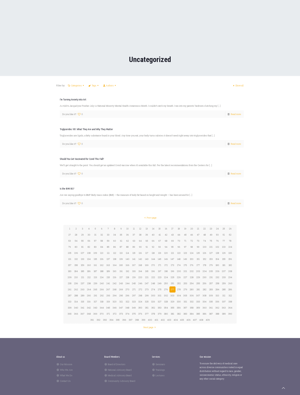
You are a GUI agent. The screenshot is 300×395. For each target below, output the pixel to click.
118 (153, 252)
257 (211, 283)
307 (198, 295)
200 (179, 271)
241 (108, 283)
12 (140, 228)
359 (198, 307)
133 (82, 259)
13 (147, 228)
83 (95, 246)
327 (159, 301)
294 (114, 295)
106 (76, 252)
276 (166, 289)
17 (172, 228)
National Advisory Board (120, 369)
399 (143, 319)
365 (70, 313)
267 (108, 289)
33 (108, 234)
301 (159, 295)
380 (166, 313)
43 (172, 234)
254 (192, 283)
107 (82, 252)
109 (95, 252)
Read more (236, 114)
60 (114, 240)
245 (134, 283)
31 (95, 234)
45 (185, 234)
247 (147, 283)
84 (102, 246)
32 (102, 234)
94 (166, 246)
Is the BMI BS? (67, 188)
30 (89, 234)
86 (114, 246)
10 (127, 228)
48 (204, 234)
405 (182, 319)
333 (198, 301)
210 (76, 277)
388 (217, 313)
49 (211, 234)
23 (211, 228)
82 (89, 246)
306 (192, 295)
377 (147, 313)
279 (185, 289)
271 (134, 289)
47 (198, 234)
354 (166, 307)
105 (69, 252)
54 (76, 240)
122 (179, 252)
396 (124, 319)
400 (150, 319)
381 (172, 313)
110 (101, 252)
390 (230, 313)
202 (192, 271)
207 (224, 271)
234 (230, 277)
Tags (94, 85)
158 (76, 265)
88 (127, 246)
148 (179, 259)
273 (147, 289)
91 (147, 246)
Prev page (151, 217)
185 (82, 271)
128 (217, 252)
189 (108, 271)
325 (147, 301)
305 (185, 295)
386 (204, 313)
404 (176, 319)
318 (101, 301)
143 (146, 259)
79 (69, 246)
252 (179, 283)
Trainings (160, 369)
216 (114, 277)
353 (159, 307)
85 (108, 246)
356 (179, 307)
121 (172, 252)
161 (95, 265)
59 (108, 240)
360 (205, 307)
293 (108, 295)
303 (172, 295)
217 (121, 277)
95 (172, 246)
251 (172, 283)
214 (101, 277)
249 (159, 283)
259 (224, 283)
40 (153, 234)
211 (82, 277)
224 (166, 277)
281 (198, 289)
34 (114, 234)
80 (76, 246)
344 (102, 307)
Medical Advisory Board (120, 375)
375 (134, 313)
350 (140, 307)
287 (70, 295)
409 (208, 319)
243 (121, 283)
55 (82, 240)
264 (89, 289)
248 (153, 283)
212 (89, 277)
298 (140, 295)
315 (82, 301)
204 (205, 271)
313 (69, 301)
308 (204, 295)
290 (89, 295)
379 (159, 313)
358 (192, 307)
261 (69, 289)
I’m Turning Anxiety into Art (73, 99)
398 (137, 319)
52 (230, 234)
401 (156, 319)
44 (178, 234)
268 (114, 289)
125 (198, 252)
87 (121, 246)
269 (121, 289)
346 (115, 307)
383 (185, 313)
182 (230, 265)
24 (217, 228)
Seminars (160, 364)
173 (172, 265)
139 (121, 259)
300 (153, 295)
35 (121, 234)
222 (153, 277)
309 (211, 295)
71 (185, 240)
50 (217, 234)
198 (166, 271)
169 (146, 265)
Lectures (160, 375)
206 (217, 271)
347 (121, 307)
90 (140, 246)
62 (127, 240)
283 (211, 289)
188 (101, 271)
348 (127, 307)
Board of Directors (116, 364)
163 (108, 265)
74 (204, 240)
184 (76, 271)
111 (108, 252)
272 (140, 289)
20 (191, 228)
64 (140, 240)
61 (121, 240)
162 (101, 265)
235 (70, 283)
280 (192, 289)
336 (217, 301)
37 (134, 234)
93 (159, 246)
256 (204, 283)
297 (134, 295)
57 (95, 240)
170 (153, 265)
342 (89, 307)
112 (114, 252)
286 (230, 289)
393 (105, 319)
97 (185, 246)
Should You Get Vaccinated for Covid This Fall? (82, 158)
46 (191, 234)
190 (114, 271)
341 (82, 307)
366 (76, 313)
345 (108, 307)
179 (211, 265)
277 (172, 289)
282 (204, 289)
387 (211, 313)
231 (211, 277)
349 (134, 307)
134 (89, 259)
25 (224, 228)
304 (179, 295)
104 (230, 246)
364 (230, 307)
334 (204, 301)
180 (217, 265)
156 (230, 259)
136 (101, 259)
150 (191, 259)
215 (108, 277)
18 (179, 228)
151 (198, 259)
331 (185, 301)
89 (134, 246)
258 (217, 283)
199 (172, 271)
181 (223, 265)
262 (76, 289)
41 (160, 234)
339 (70, 307)
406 (188, 319)
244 (128, 283)
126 (204, 252)
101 (210, 246)
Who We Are (66, 369)
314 (76, 301)
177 (198, 265)
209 (70, 277)
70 (179, 240)
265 (95, 289)
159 (82, 265)
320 (114, 301)
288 (76, 295)
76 (217, 240)
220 (140, 277)
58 (102, 240)
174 (179, 265)
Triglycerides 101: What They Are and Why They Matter (86, 129)
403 (169, 319)
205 (211, 271)
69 (172, 240)
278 (179, 289)
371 (108, 313)
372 (114, 313)
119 (159, 252)
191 (121, 271)
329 (172, 301)
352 (153, 307)
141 (133, 259)
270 (127, 289)
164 (114, 265)
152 (204, 259)
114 (127, 252)
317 (95, 301)
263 (82, 289)
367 (82, 313)
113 (121, 252)
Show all (239, 85)
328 (166, 301)
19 (185, 228)
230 (204, 277)
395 (118, 319)
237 (82, 283)
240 (102, 283)
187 (95, 271)
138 (114, 259)
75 (211, 240)
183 (69, 271)
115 (133, 252)
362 (217, 307)
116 (140, 252)
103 (224, 246)
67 (159, 240)
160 (89, 265)
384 (192, 313)
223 (159, 277)
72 (191, 240)
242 (114, 283)
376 (140, 313)
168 (140, 265)
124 (191, 252)
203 (198, 271)
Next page (148, 327)
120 (166, 252)
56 (89, 240)
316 (89, 301)
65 (146, 240)
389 (224, 313)
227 (185, 277)
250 (166, 283)
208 (230, 271)
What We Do (66, 375)
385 (198, 313)
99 (198, 246)
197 (159, 271)
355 (172, 307)
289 (82, 295)
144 (153, 259)
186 (89, 271)
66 (153, 240)
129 (224, 252)
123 (185, 252)
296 (127, 295)
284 (217, 289)
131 (69, 259)
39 (146, 234)
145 (159, 259)
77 (224, 240)
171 (159, 265)
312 (230, 295)
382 (179, 313)
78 (230, 240)
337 (224, 301)
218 (127, 277)
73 (198, 240)
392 (98, 319)
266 (102, 289)
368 (89, 313)
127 (211, 252)
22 (204, 228)
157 (69, 265)
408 (201, 319)
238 (89, 283)
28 (76, 234)
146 (166, 259)
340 (76, 307)
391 (92, 319)
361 (211, 307)
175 (185, 265)
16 (166, 228)
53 (69, 240)
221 (146, 277)
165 (121, 265)
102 (217, 246)
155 (224, 259)
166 (127, 265)
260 (230, 283)
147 (172, 259)
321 (121, 301)
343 (95, 307)
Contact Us (65, 380)
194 (140, 271)
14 (153, 228)
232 (217, 277)
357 (185, 307)
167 (134, 265)
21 (198, 228)
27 (69, 234)
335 (211, 301)
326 (153, 301)
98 (191, 246)
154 (217, 259)
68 (166, 240)
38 (140, 234)
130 (230, 252)
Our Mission (66, 364)
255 (198, 283)
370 (102, 313)
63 (134, 240)
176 (191, 265)
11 (134, 228)
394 (111, 319)
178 (204, 265)
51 (224, 234)
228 (192, 277)
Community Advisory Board (121, 380)
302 (166, 295)
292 (102, 295)
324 (140, 301)
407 (195, 319)
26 (230, 228)
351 (146, 307)
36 (127, 234)
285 (224, 289)
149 (185, 259)
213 (95, 277)
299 (147, 295)
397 (130, 319)
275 (159, 289)
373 (121, 313)
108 (89, 252)
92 (153, 246)
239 (95, 283)
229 (198, 277)
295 (121, 295)
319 (108, 301)
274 (153, 289)
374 (127, 313)
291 (95, 295)
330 (179, 301)
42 (166, 234)
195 (146, 271)
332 (192, 301)
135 (95, 259)
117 (146, 252)
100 (204, 246)
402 (163, 319)
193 (134, 271)
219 (134, 277)
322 (127, 301)
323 (134, 301)
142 (140, 259)
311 (223, 295)
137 (108, 259)
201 (185, 271)
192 (127, 271)
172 (166, 265)
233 (224, 277)
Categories (76, 85)
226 (179, 277)
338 (230, 301)
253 (185, 283)
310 (217, 295)
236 (76, 283)
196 (153, 271)
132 (76, 259)
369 (95, 313)
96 (179, 246)
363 (224, 307)
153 (211, 259)
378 (153, 313)
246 (140, 283)
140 (127, 259)
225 (172, 277)
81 (82, 246)
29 (82, 234)
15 (160, 228)
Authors (110, 85)
